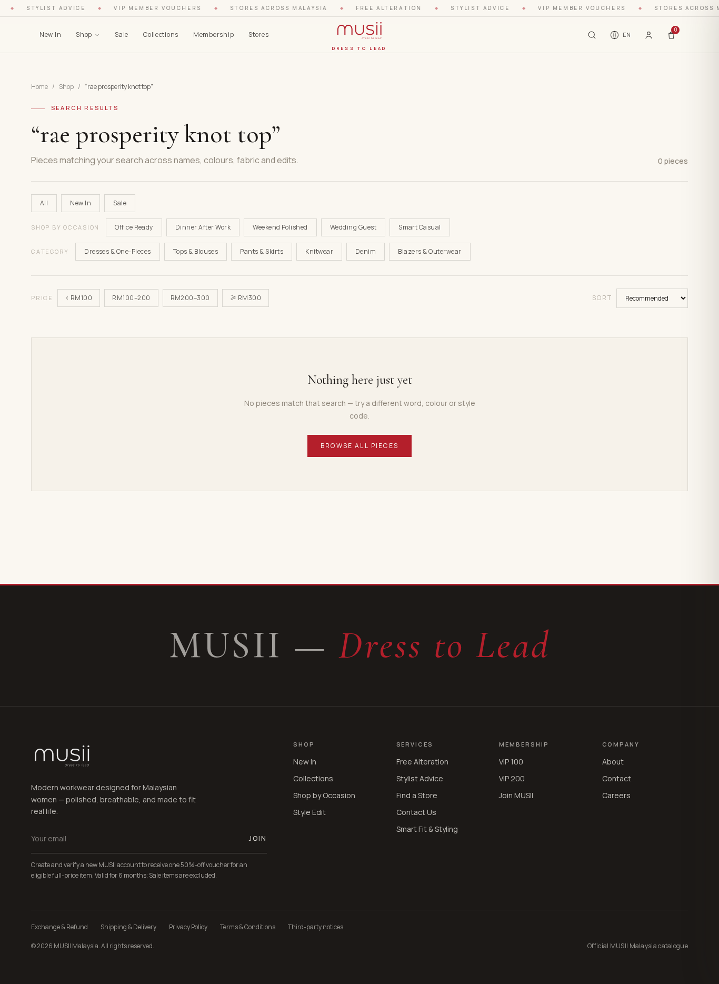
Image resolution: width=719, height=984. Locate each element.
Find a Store (416, 795)
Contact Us (416, 812)
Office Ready (134, 227)
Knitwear (319, 251)
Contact (616, 778)
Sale (121, 34)
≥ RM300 (245, 297)
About (613, 762)
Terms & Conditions (247, 927)
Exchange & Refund (59, 927)
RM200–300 (190, 297)
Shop (84, 34)
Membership (213, 34)
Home (39, 87)
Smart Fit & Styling (427, 829)
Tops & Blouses (195, 251)
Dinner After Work (203, 227)
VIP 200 (512, 778)
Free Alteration (422, 762)
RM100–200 (131, 297)
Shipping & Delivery (128, 927)
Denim (365, 251)
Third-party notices (315, 927)
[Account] (649, 34)
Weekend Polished (280, 227)
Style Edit (309, 812)
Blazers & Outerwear (429, 251)
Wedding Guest (353, 227)
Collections (160, 34)
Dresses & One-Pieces (117, 251)
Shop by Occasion (324, 795)
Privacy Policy (188, 927)
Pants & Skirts (261, 251)
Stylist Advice (419, 778)
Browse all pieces (359, 445)
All (44, 202)
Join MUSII (516, 795)
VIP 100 (511, 762)
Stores (258, 34)
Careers (616, 795)
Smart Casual (419, 227)
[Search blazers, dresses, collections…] (592, 35)
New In (50, 34)
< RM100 (78, 297)
